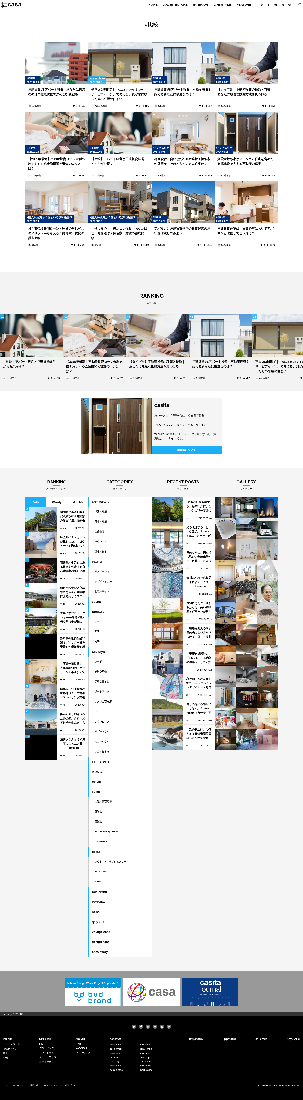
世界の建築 (101, 511)
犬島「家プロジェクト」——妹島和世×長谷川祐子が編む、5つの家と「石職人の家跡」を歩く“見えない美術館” (72, 618)
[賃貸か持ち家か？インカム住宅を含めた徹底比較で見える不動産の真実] (246, 133)
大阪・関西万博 (103, 801)
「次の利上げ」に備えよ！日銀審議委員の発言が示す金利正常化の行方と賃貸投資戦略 (198, 734)
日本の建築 (101, 521)
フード (98, 661)
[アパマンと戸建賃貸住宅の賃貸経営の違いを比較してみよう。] (183, 202)
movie (96, 782)
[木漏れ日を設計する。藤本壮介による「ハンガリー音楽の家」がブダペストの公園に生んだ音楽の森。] (167, 509)
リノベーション (103, 571)
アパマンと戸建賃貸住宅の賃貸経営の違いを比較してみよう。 (182, 231)
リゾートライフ (103, 731)
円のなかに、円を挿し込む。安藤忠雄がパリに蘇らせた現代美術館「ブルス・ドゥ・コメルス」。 (198, 557)
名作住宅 (99, 531)
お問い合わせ (70, 1085)
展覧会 (98, 821)
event (96, 792)
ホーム (7, 1085)
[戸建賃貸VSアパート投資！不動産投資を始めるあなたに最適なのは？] (183, 63)
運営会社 (34, 1085)
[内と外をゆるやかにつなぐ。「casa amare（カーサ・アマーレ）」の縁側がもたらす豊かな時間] (167, 712)
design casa (100, 942)
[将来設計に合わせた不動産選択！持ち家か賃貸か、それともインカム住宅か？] (183, 133)
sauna (96, 602)
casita (161, 405)
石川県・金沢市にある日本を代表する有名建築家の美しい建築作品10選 (72, 567)
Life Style (222, 4)
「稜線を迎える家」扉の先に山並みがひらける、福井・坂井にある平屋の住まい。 (198, 633)
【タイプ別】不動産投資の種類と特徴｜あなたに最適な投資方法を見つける (245, 92)
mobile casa (146, 1069)
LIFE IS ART (100, 762)
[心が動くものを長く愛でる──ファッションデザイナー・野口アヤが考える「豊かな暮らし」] (167, 686)
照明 (97, 631)
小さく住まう (102, 751)
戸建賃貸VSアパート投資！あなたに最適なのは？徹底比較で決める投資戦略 (56, 92)
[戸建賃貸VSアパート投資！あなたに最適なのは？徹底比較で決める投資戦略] (56, 63)
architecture (175, 4)
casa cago (145, 1061)
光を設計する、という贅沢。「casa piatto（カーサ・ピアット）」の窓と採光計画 (198, 532)
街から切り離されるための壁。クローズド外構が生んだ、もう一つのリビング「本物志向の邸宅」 (72, 719)
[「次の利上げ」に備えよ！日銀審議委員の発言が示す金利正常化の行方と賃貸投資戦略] (167, 737)
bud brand (99, 892)
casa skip (145, 1057)
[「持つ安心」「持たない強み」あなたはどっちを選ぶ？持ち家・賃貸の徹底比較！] (120, 202)
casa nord (145, 1053)
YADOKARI (101, 871)
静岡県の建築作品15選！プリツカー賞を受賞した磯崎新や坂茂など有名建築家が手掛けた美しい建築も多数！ (72, 643)
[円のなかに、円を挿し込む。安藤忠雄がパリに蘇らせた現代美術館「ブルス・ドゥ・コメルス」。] (167, 560)
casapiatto (98, 78)
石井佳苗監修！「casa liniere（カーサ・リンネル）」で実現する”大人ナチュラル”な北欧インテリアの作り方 (72, 668)
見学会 (98, 811)
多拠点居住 (101, 671)
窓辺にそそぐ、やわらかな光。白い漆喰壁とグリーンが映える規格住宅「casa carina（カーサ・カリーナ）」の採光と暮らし (198, 608)
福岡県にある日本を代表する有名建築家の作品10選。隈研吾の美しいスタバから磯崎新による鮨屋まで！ (72, 517)
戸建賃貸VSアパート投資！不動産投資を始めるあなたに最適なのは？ (182, 92)
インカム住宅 (161, 147)
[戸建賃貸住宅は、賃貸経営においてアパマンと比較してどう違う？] (246, 202)
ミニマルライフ (103, 741)
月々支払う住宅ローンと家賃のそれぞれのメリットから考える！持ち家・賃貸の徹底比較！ (56, 233)
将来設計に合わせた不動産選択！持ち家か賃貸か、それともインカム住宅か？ (182, 161)
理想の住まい (102, 551)
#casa (278, 1085)
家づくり (98, 922)
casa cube (115, 1044)
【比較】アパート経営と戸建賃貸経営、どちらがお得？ (119, 161)
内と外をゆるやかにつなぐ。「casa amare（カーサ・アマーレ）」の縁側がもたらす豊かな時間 (198, 709)
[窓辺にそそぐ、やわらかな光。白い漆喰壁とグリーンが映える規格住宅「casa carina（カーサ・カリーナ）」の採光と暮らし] (167, 611)
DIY (97, 711)
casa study (100, 952)
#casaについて (20, 1085)
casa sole (145, 1044)
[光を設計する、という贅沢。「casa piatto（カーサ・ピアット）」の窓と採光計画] (167, 535)
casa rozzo (145, 1065)
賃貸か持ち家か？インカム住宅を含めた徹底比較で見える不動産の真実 (245, 161)
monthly (78, 502)
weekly (57, 502)
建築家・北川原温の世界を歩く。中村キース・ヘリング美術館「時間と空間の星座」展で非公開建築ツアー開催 (72, 693)
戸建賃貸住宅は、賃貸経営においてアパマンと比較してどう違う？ (245, 231)
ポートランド (102, 691)
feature (244, 4)
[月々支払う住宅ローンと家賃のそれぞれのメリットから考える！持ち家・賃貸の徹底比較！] (56, 202)
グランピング (102, 721)
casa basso (116, 1057)
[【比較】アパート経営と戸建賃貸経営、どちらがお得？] (120, 133)
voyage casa (101, 932)
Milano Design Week (106, 831)
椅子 (97, 641)
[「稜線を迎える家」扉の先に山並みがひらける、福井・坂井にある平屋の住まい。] (167, 636)
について (186, 449)
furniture (98, 612)
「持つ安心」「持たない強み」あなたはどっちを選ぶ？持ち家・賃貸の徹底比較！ (119, 233)
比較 (153, 24)
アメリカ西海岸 (103, 701)
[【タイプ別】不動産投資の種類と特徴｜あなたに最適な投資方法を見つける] (246, 63)
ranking (151, 298)
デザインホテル (103, 581)
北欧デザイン (102, 591)
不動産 (31, 78)
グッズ (98, 621)
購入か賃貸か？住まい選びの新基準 (50, 217)
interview (98, 902)
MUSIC (97, 772)
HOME (153, 4)
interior (200, 4)
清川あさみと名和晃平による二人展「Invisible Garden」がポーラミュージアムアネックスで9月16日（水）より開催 (72, 744)
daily (36, 502)
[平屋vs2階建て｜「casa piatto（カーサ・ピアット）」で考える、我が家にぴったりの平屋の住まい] (120, 63)
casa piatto (115, 1065)
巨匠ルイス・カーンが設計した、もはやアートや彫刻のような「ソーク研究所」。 (72, 542)
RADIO (98, 881)
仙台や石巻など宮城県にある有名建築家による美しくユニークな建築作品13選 (72, 592)
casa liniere (116, 1053)
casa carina (146, 1048)
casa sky (114, 1061)
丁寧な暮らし (102, 681)
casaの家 (116, 1039)
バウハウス (101, 541)
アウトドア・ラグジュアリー (110, 861)
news (96, 912)
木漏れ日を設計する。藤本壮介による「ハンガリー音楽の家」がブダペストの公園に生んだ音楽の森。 (198, 507)
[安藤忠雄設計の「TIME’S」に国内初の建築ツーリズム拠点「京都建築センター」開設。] (167, 661)
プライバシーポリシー (51, 1085)
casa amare (116, 1048)
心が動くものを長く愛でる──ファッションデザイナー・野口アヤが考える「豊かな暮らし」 (199, 683)
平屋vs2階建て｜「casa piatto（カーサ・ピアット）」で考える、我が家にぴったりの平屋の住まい (119, 94)
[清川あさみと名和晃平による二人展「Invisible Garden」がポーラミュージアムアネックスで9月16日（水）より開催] (167, 585)
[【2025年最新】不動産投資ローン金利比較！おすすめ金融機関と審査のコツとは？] (56, 133)
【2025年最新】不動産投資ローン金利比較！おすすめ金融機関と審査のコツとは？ (56, 163)
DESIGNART (102, 841)
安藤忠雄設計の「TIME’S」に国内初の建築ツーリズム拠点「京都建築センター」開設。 (199, 658)
